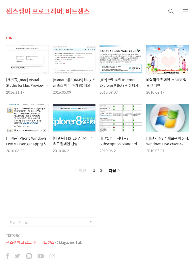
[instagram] (29, 256)
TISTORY (13, 235)
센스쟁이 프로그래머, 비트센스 (48, 11)
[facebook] (7, 256)
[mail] (52, 256)
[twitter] (17, 256)
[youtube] (41, 256)
